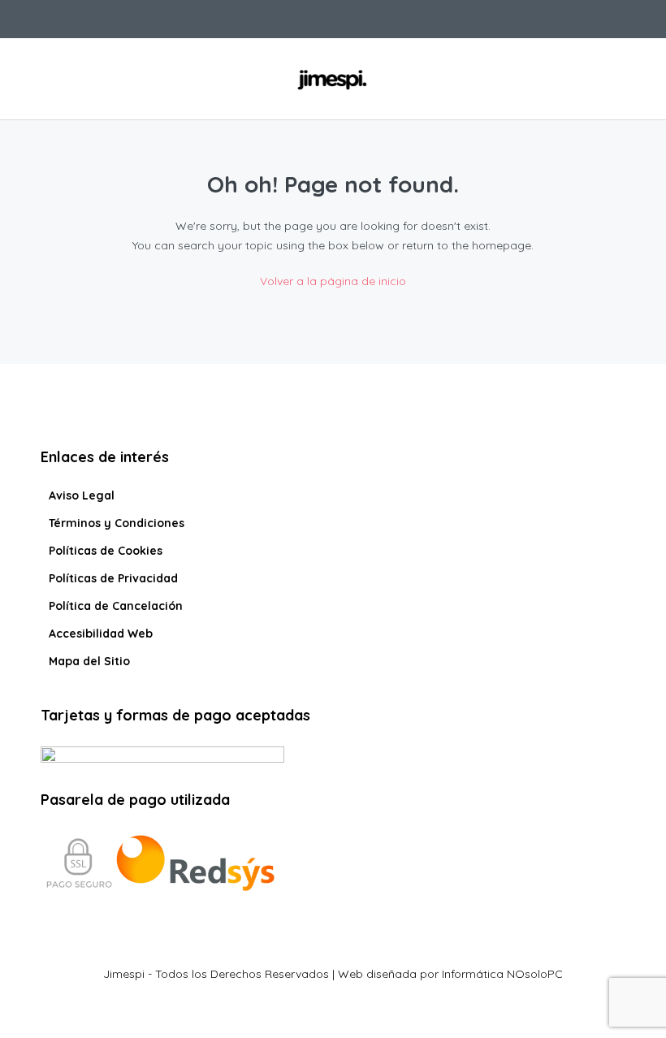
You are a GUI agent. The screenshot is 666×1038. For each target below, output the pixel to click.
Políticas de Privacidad (113, 578)
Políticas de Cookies (105, 550)
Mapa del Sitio (89, 661)
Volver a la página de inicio (333, 281)
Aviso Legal (82, 495)
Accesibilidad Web (101, 633)
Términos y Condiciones (116, 523)
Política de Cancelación (116, 606)
